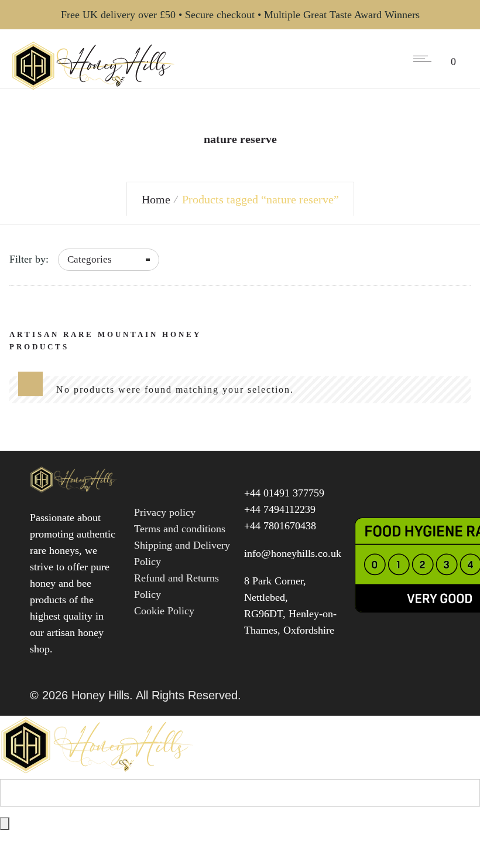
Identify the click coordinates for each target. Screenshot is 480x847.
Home (156, 199)
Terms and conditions (179, 529)
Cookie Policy (164, 611)
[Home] (93, 86)
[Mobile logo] (99, 771)
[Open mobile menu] (425, 58)
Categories (89, 259)
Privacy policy (165, 512)
